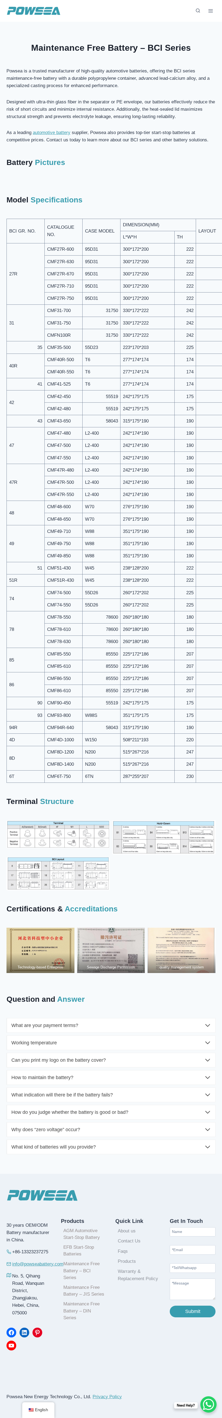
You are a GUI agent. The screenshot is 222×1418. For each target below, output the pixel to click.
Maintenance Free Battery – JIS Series (83, 1291)
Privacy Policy (107, 1396)
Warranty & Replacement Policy (138, 1275)
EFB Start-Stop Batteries (78, 1251)
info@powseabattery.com (37, 1264)
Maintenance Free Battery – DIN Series (81, 1310)
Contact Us (129, 1241)
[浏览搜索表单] (198, 11)
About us (127, 1230)
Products (127, 1261)
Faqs (123, 1251)
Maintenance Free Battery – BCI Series (81, 1270)
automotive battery (51, 132)
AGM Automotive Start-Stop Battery (81, 1234)
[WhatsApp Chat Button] (208, 1404)
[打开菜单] (210, 11)
